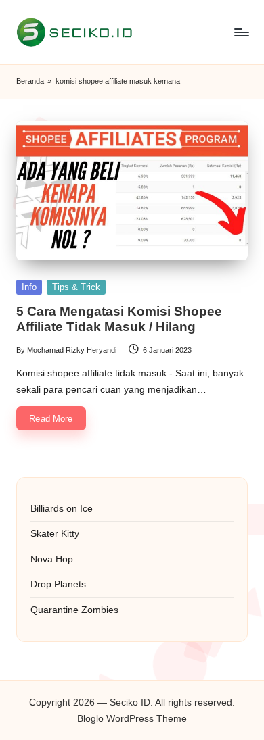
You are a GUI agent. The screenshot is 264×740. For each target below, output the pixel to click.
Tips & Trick (76, 287)
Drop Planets (58, 584)
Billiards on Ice (61, 508)
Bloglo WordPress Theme (132, 719)
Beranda (30, 81)
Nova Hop (51, 559)
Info (29, 287)
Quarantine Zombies (74, 610)
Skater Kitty (54, 533)
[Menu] (241, 32)
